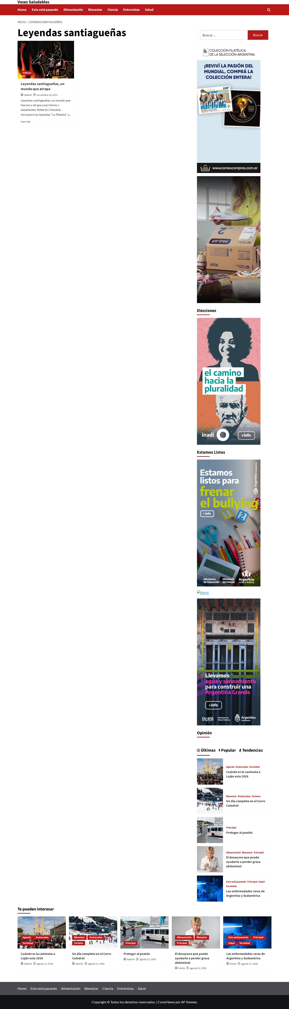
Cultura (27, 73)
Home (22, 9)
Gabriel (28, 95)
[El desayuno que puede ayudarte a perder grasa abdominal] (210, 859)
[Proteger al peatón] (210, 830)
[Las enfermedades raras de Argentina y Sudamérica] (210, 888)
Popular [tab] (228, 750)
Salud (149, 9)
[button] (268, 10)
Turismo (256, 796)
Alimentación (73, 9)
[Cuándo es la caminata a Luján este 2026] (210, 771)
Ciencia (112, 9)
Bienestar (95, 9)
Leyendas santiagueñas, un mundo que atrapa (43, 86)
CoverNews (166, 1002)
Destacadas (241, 767)
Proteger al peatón (239, 833)
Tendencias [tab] (252, 750)
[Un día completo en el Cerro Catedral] (210, 800)
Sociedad (254, 767)
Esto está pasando (45, 9)
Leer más (25, 121)
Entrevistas (131, 9)
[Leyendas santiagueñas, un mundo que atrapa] (46, 59)
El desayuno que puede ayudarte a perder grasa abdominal (243, 862)
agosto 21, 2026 (45, 964)
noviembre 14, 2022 (47, 95)
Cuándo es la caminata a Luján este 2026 (243, 774)
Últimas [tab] (208, 750)
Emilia (181, 968)
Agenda (230, 767)
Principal (231, 827)
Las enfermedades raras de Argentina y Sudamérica (245, 893)
